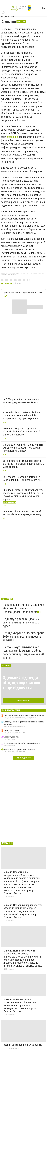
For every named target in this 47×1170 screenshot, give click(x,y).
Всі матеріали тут (23, 700)
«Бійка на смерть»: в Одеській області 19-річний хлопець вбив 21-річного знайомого (22, 431)
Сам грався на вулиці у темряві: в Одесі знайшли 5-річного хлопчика (22, 478)
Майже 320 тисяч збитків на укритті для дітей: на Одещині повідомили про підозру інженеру (23, 447)
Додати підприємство (23, 758)
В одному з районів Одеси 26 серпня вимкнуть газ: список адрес (21, 622)
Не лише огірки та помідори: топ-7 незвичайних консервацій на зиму (22, 513)
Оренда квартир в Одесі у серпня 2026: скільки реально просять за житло (23, 636)
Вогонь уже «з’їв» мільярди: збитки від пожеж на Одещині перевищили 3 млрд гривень (23, 463)
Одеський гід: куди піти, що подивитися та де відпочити (21, 682)
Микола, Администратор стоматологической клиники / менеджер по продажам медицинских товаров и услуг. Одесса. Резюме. (20, 1005)
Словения (12, 136)
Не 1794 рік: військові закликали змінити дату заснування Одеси (21, 401)
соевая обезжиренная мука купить (22, 1044)
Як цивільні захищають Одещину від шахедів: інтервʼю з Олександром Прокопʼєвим (23, 608)
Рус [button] (43, 8)
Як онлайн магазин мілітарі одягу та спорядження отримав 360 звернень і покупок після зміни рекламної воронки (23, 494)
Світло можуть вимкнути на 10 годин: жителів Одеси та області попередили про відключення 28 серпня (23, 652)
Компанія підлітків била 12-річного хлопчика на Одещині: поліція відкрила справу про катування (22, 415)
